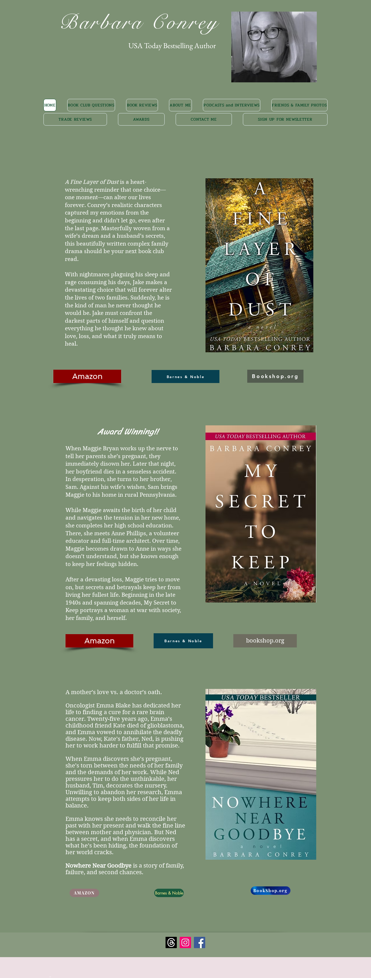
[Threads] (171, 942)
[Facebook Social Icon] (199, 942)
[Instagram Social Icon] (185, 942)
